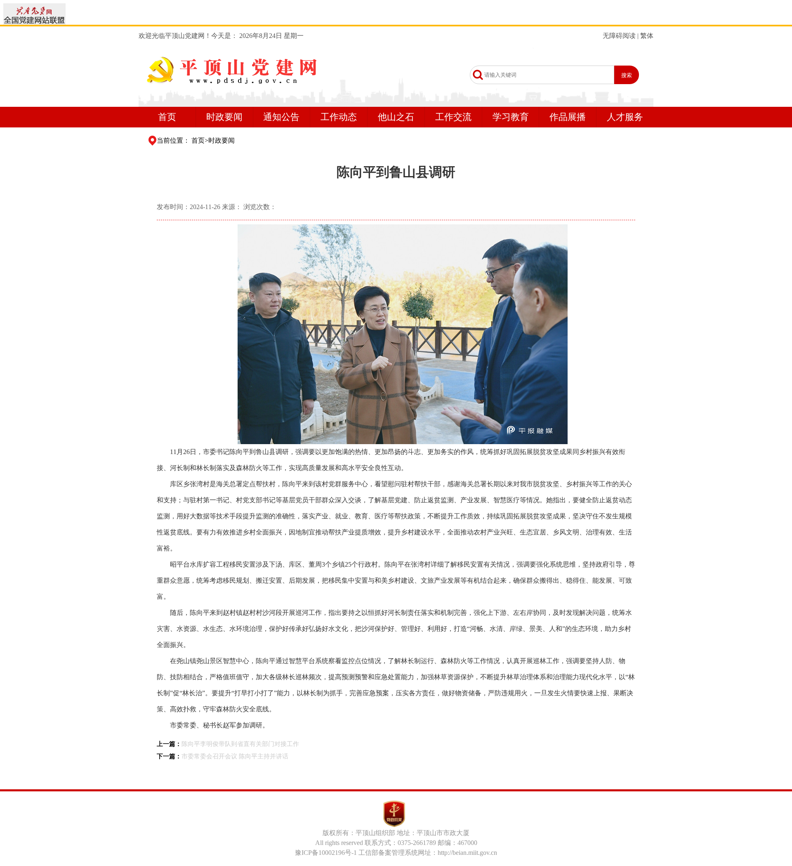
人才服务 (625, 117)
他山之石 (396, 117)
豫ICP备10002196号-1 (326, 852)
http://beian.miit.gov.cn (467, 852)
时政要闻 (224, 117)
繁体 (646, 35)
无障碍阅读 (619, 35)
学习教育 (511, 117)
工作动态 (339, 117)
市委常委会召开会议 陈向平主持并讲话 (235, 756)
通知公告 (281, 117)
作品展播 (567, 117)
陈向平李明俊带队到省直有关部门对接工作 (240, 744)
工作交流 (453, 117)
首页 (167, 117)
